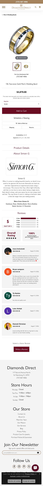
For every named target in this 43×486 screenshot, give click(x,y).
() (37, 218)
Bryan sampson (18, 269)
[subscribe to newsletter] (38, 452)
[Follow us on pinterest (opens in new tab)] (24, 466)
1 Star (18, 226)
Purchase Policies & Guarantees (21, 437)
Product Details (21, 147)
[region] (21, 41)
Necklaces (9, 204)
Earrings (19, 206)
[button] (36, 7)
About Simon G (21, 153)
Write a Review (21, 349)
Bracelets (28, 206)
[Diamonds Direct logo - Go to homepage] (21, 7)
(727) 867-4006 (21, 76)
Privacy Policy (21, 431)
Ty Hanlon (16, 293)
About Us (21, 417)
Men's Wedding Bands (10, 15)
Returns (31, 127)
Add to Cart (21, 110)
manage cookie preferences (20, 476)
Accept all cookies (29, 481)
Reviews (22, 213)
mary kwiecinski (19, 249)
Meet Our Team (21, 420)
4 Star (18, 220)
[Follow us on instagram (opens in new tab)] (19, 466)
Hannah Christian (19, 324)
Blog (21, 429)
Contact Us (21, 414)
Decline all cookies (14, 481)
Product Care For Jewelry (21, 434)
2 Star (18, 224)
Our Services (21, 426)
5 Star (18, 218)
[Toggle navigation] (3, 7)
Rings (14, 204)
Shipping (11, 127)
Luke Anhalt (17, 309)
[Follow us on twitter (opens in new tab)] (29, 466)
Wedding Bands (22, 204)
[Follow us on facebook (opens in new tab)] (14, 466)
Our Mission (21, 423)
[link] (21, 2)
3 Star (18, 222)
